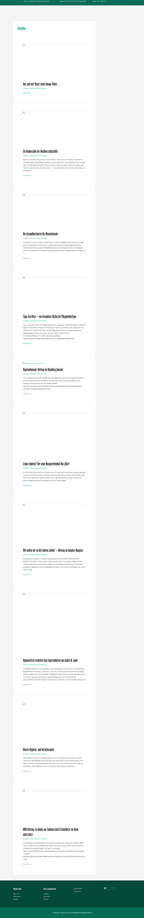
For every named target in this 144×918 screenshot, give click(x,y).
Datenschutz (78, 888)
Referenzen (17, 896)
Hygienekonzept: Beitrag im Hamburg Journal (43, 369)
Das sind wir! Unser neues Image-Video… (42, 84)
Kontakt (15, 899)
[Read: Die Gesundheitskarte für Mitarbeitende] (54, 211)
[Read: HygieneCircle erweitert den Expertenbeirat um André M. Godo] (54, 624)
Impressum (77, 891)
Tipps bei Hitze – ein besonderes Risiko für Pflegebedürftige (49, 316)
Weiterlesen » (27, 93)
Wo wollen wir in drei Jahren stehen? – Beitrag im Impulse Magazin (53, 550)
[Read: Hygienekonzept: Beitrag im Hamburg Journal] (33, 363)
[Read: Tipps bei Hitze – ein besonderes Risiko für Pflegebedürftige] (54, 294)
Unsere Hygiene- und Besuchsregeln (38, 749)
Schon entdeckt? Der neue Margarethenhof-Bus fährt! (46, 463)
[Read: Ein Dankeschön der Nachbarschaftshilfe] (54, 129)
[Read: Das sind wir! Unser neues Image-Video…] (54, 61)
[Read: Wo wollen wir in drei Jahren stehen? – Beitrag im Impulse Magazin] (54, 524)
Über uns (16, 894)
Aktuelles (26, 88)
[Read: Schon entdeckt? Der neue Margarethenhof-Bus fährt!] (54, 435)
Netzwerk (47, 896)
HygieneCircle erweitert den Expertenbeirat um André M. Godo (50, 660)
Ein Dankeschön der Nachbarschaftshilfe (40, 151)
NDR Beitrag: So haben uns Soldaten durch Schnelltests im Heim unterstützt (50, 831)
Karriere (46, 894)
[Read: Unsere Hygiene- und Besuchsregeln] (54, 724)
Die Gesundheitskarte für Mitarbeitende (40, 234)
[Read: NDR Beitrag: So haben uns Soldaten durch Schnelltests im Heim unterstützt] (54, 807)
